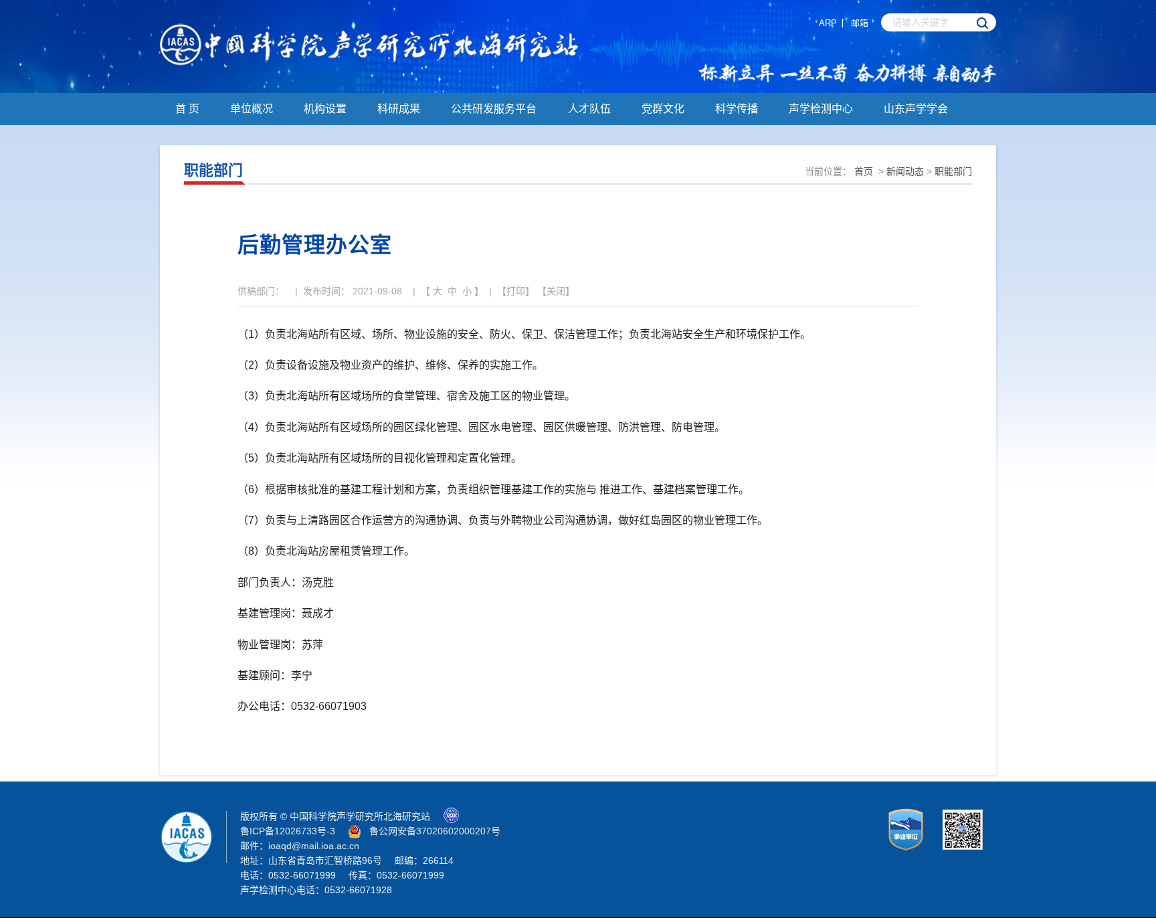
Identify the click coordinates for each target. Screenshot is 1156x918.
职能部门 (953, 171)
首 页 (187, 108)
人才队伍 (589, 108)
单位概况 (251, 108)
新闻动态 (905, 171)
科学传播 (736, 108)
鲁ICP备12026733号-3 (287, 831)
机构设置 (325, 108)
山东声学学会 (916, 108)
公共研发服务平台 (494, 108)
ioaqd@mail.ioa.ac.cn (313, 845)
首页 (863, 171)
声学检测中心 (821, 108)
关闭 (556, 291)
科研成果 (398, 108)
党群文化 (663, 108)
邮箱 (859, 23)
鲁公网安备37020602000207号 (434, 831)
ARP (828, 23)
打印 (515, 291)
